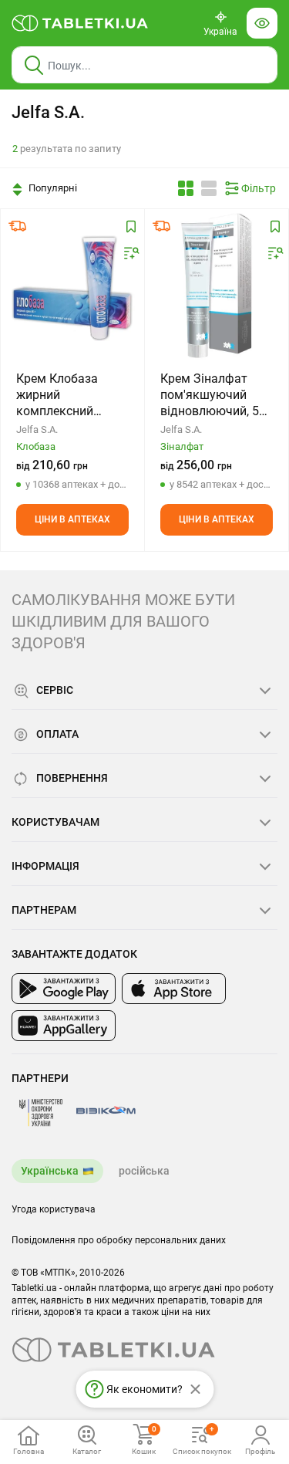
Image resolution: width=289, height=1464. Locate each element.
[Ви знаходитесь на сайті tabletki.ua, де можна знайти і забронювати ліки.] (80, 23)
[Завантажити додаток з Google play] (64, 988)
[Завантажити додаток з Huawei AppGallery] (64, 1025)
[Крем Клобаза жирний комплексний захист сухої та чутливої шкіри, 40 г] (72, 286)
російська (144, 1171)
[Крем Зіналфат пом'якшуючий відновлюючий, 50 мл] (216, 286)
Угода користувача (54, 1209)
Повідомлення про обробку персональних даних (119, 1240)
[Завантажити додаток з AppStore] (174, 988)
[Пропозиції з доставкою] (17, 226)
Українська (50, 1171)
